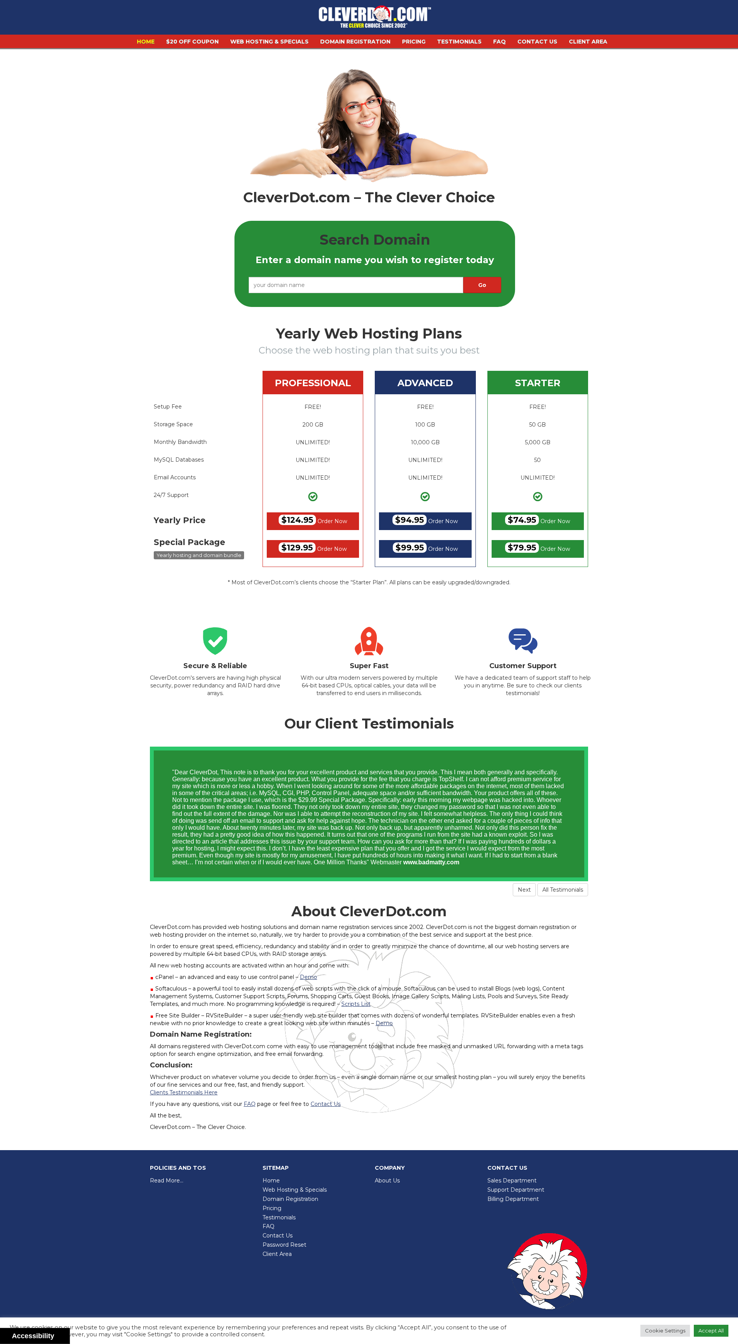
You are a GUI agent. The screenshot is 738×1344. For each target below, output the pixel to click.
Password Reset (284, 1244)
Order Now (314, 520)
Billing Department (513, 1199)
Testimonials (459, 41)
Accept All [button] (711, 1330)
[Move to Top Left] (60, 1334)
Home (146, 41)
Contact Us (537, 41)
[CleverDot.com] (374, 18)
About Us (387, 1180)
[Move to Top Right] (64, 1334)
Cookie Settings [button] (665, 1330)
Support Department (515, 1189)
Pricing (414, 41)
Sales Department (512, 1180)
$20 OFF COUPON (192, 41)
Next (524, 889)
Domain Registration (355, 41)
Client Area (588, 41)
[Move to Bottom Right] (64, 1338)
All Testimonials (562, 889)
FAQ (499, 41)
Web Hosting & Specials (269, 41)
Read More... (166, 1180)
